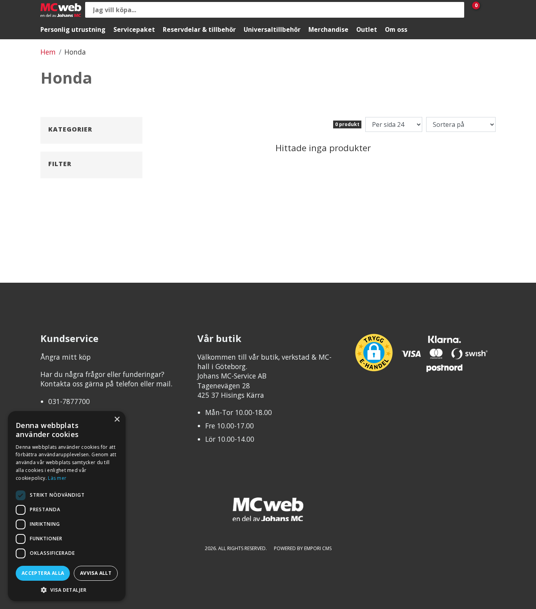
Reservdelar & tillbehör (199, 29)
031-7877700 (69, 401)
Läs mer (57, 478)
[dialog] (67, 506)
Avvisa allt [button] (95, 573)
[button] (67, 589)
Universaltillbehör (272, 29)
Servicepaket (134, 29)
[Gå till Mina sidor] (488, 10)
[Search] (456, 10)
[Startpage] (60, 10)
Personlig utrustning (73, 29)
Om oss (396, 29)
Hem (48, 52)
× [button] (117, 419)
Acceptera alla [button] (43, 573)
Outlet (366, 29)
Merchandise (328, 29)
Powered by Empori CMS (303, 548)
